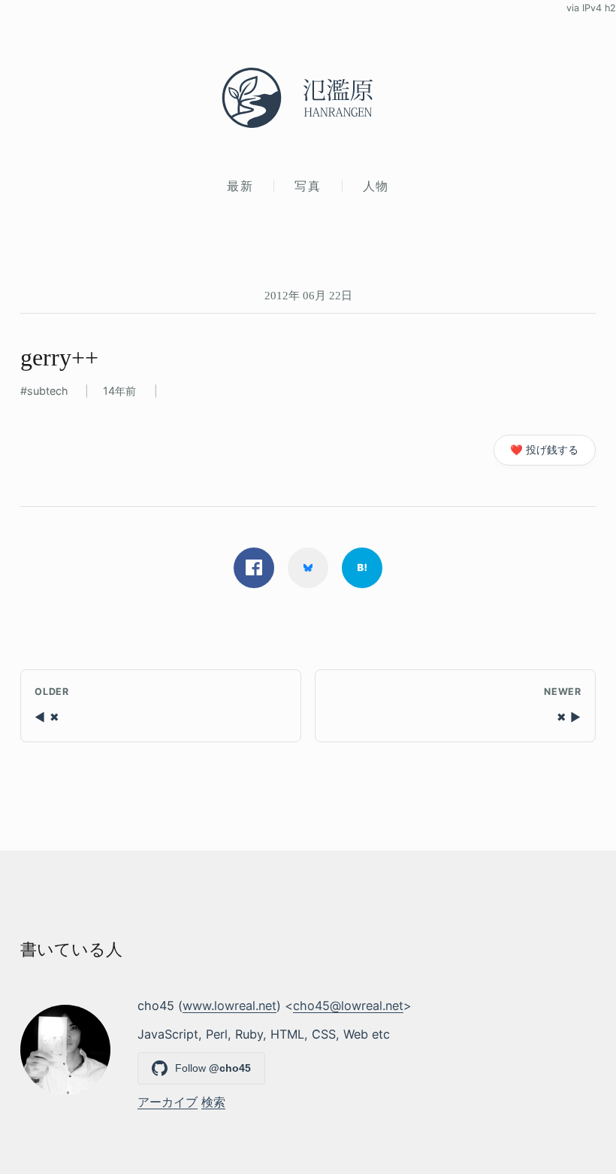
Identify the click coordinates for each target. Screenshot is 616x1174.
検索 (213, 1101)
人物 (376, 185)
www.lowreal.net (229, 1005)
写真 (307, 185)
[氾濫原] (308, 97)
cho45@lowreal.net (348, 1005)
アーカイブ (167, 1101)
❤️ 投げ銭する (544, 450)
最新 (240, 185)
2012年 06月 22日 (308, 295)
